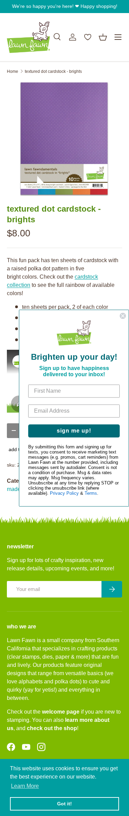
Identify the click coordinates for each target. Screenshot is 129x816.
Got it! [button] (64, 803)
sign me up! (74, 431)
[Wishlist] (87, 37)
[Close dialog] (122, 315)
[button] (102, 37)
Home (12, 71)
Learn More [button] (25, 786)
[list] (64, 139)
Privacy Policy (64, 493)
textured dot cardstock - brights (53, 71)
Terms (91, 493)
